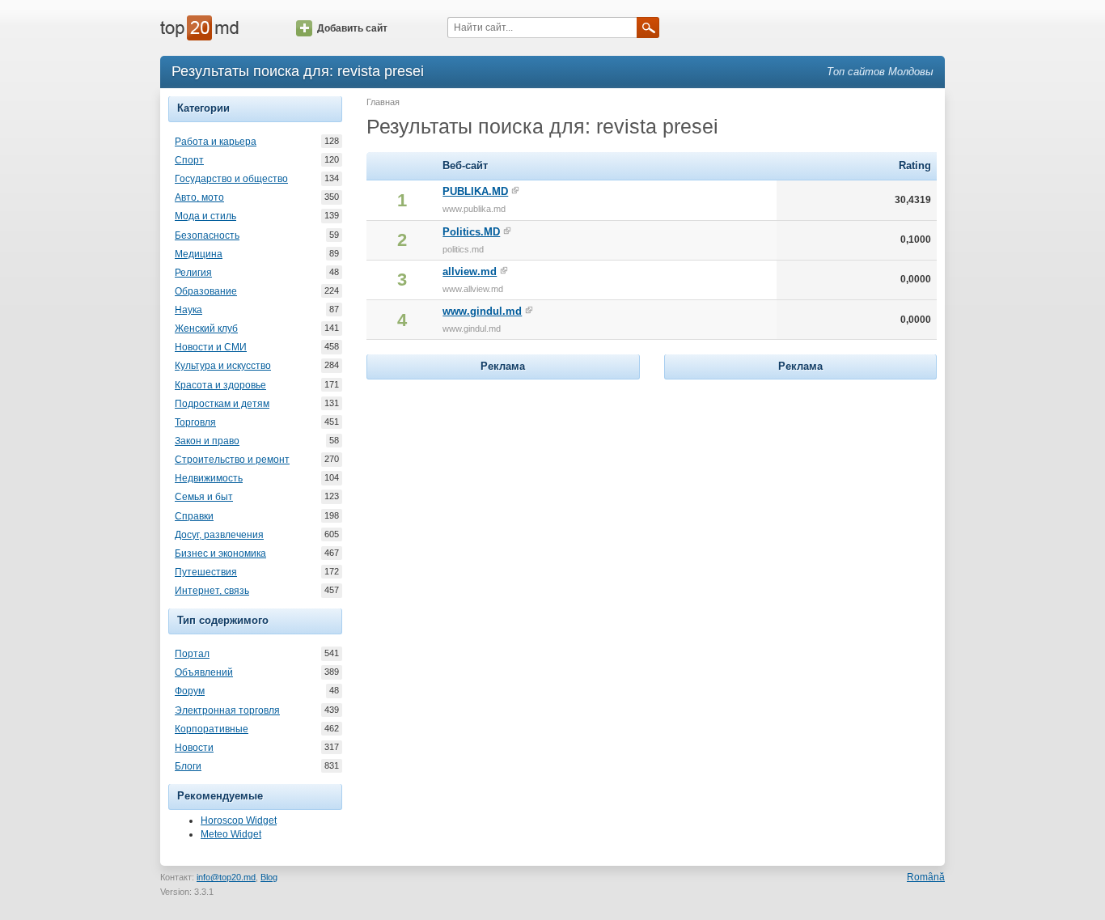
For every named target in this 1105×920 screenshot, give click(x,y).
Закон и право (207, 441)
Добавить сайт (352, 28)
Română (926, 877)
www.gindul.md (482, 311)
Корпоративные (211, 729)
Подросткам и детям (222, 403)
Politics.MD (471, 232)
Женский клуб (206, 328)
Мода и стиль (205, 216)
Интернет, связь (212, 590)
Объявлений (204, 672)
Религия (193, 272)
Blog (268, 877)
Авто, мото (199, 197)
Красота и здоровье (220, 385)
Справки (194, 516)
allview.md (469, 271)
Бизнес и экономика (220, 553)
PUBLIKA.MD (475, 191)
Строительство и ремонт (232, 459)
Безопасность (207, 235)
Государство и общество (231, 178)
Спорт (189, 160)
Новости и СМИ (211, 347)
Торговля (195, 422)
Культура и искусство (223, 365)
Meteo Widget (231, 834)
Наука (188, 310)
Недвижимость (209, 478)
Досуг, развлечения (219, 535)
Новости (194, 747)
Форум (190, 691)
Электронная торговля (227, 710)
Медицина (198, 254)
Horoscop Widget (239, 820)
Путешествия (206, 572)
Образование (206, 291)
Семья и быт (204, 496)
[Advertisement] (503, 485)
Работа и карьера (215, 141)
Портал (192, 653)
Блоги (188, 766)
